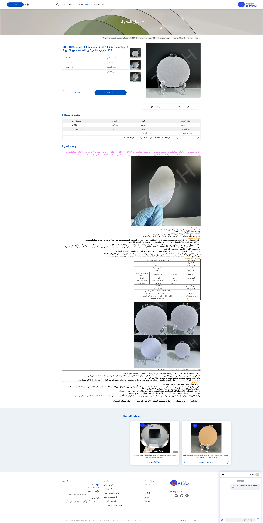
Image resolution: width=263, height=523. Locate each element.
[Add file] (258, 519)
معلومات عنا (95, 4)
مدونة (147, 497)
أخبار (75, 4)
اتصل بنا (69, 4)
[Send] (222, 519)
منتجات (87, 4)
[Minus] (222, 474)
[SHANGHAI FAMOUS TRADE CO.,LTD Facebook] (187, 496)
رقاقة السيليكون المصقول (122, 401)
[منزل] (179, 485)
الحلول (81, 4)
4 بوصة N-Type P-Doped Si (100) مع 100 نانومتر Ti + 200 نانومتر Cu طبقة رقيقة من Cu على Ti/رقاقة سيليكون (206, 456)
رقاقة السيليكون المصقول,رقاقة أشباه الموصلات (153, 401)
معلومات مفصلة (184, 107)
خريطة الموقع (184, 520)
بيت (103, 4)
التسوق (62, 4)
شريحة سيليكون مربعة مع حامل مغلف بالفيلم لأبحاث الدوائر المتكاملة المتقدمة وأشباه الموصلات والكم (155, 456)
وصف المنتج (155, 107)
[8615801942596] (181, 496)
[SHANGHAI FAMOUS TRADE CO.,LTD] (246, 4)
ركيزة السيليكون (180, 401)
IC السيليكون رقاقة (179, 38)
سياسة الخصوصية (195, 520)
